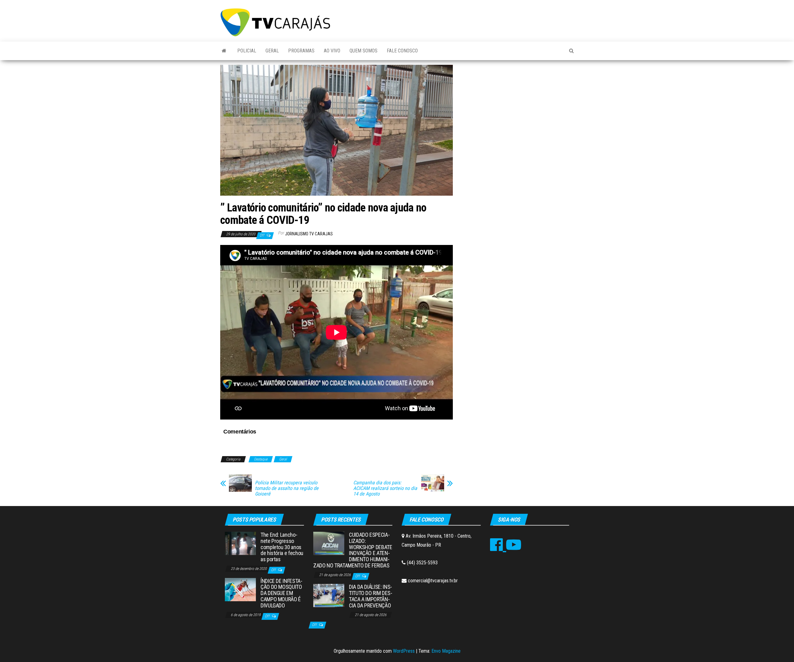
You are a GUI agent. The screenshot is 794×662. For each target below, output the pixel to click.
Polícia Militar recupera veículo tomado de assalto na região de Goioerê (287, 488)
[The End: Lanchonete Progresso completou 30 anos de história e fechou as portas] (240, 543)
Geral (272, 51)
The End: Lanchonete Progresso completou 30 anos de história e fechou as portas (282, 546)
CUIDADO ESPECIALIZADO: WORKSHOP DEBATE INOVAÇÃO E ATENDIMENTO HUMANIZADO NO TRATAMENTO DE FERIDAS (352, 550)
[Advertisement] (518, 111)
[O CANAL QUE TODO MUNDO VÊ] (224, 51)
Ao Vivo (332, 51)
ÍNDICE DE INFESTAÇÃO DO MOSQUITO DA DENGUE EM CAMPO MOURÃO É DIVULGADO (281, 593)
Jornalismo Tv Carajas (309, 233)
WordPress (404, 651)
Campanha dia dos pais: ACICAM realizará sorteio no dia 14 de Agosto (385, 488)
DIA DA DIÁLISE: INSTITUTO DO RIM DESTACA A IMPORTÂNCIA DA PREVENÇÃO (370, 596)
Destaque (260, 459)
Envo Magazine (446, 651)
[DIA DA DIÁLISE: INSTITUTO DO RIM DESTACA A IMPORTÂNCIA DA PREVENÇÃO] (328, 595)
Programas (301, 51)
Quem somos (363, 51)
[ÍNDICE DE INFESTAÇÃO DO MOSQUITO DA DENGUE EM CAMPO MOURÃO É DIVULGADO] (240, 589)
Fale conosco (402, 51)
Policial (246, 51)
